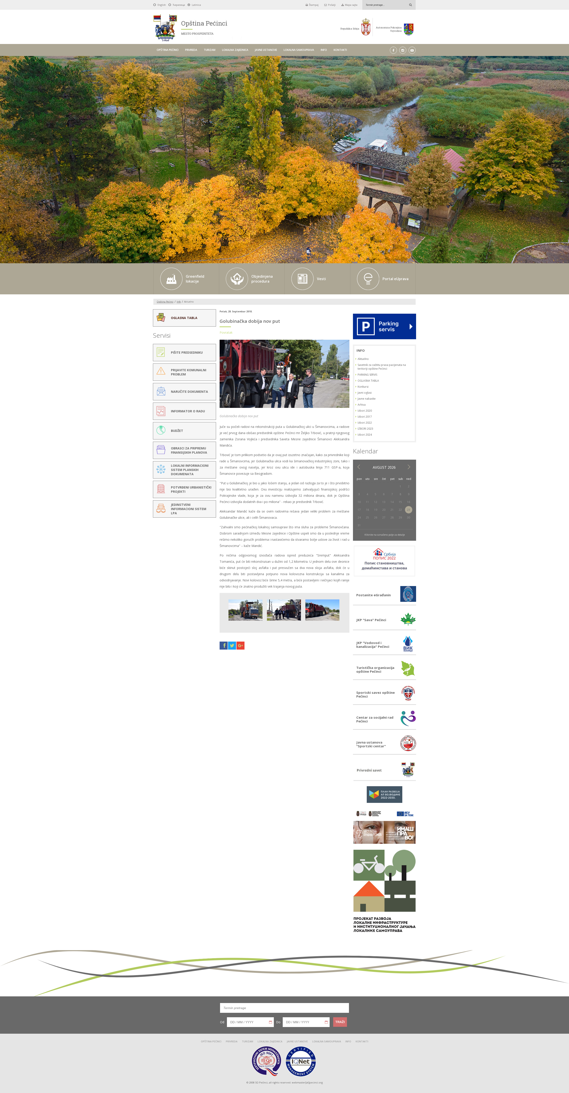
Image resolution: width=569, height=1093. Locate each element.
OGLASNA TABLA (368, 381)
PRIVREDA (191, 50)
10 (359, 502)
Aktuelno (363, 359)
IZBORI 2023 (365, 429)
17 (359, 510)
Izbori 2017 (365, 417)
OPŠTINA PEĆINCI (167, 50)
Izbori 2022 (365, 423)
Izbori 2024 (365, 435)
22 (400, 510)
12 (375, 502)
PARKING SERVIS (367, 375)
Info (179, 301)
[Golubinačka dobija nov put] (284, 407)
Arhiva (362, 405)
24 (359, 517)
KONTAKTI (340, 50)
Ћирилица (179, 4)
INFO (324, 50)
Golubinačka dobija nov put (250, 321)
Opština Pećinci (165, 301)
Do (278, 1022)
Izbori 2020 (365, 411)
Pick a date (270, 1022)
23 (408, 510)
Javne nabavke (367, 399)
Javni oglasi (365, 393)
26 (375, 517)
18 (367, 510)
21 (392, 510)
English (162, 4)
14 (392, 502)
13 (383, 502)
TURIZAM (209, 50)
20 (383, 510)
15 (400, 502)
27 (383, 517)
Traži (340, 1022)
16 (408, 502)
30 (408, 517)
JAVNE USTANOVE (266, 50)
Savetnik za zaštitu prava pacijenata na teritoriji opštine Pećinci (382, 367)
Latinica (196, 4)
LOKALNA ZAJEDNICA (235, 50)
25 (367, 517)
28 (392, 517)
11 (367, 502)
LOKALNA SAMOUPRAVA (299, 50)
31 (359, 525)
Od (222, 1022)
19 (375, 510)
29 (400, 517)
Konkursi (363, 387)
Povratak (226, 332)
